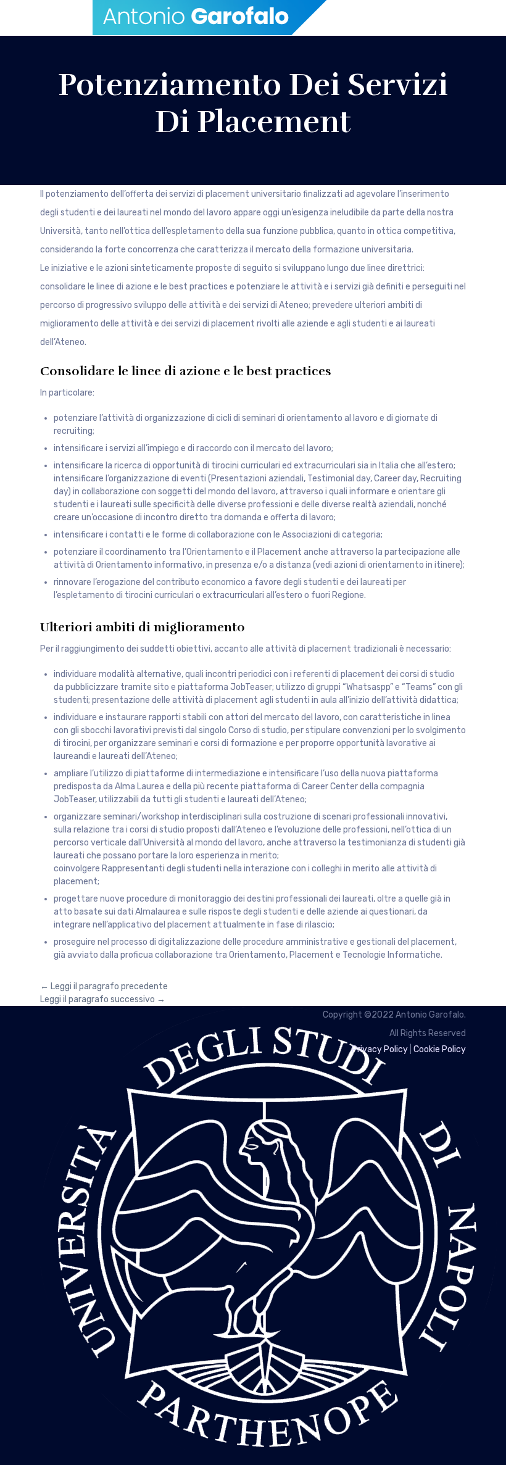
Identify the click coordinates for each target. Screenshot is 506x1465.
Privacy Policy (380, 1049)
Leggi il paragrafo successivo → (102, 999)
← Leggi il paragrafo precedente (104, 986)
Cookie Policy (439, 1049)
